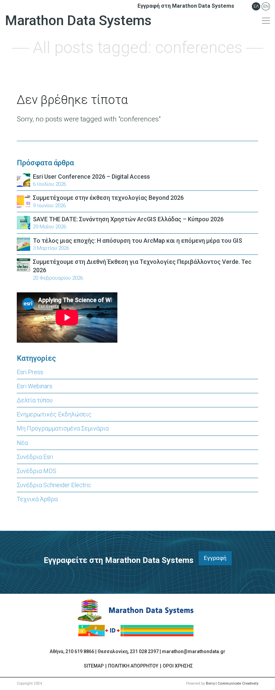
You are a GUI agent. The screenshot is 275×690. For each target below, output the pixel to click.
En (266, 6)
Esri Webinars (34, 386)
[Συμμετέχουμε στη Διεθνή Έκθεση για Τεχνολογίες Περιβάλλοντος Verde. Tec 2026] (23, 264)
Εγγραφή (215, 558)
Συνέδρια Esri (35, 456)
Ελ (256, 6)
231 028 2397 (144, 651)
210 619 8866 (79, 651)
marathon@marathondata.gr (193, 651)
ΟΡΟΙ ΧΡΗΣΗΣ (178, 666)
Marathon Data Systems (78, 20)
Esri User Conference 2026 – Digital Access (91, 176)
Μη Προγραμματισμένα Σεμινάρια (63, 428)
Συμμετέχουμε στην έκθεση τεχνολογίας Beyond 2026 (108, 197)
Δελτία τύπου (35, 400)
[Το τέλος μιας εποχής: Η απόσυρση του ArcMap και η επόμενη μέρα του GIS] (23, 243)
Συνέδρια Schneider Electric (54, 484)
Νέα (22, 442)
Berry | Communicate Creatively (232, 683)
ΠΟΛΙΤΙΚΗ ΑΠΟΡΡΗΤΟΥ (133, 666)
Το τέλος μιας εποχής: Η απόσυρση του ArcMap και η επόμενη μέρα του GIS (137, 240)
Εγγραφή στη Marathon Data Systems (186, 6)
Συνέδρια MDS (36, 470)
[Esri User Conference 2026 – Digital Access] (23, 179)
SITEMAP (94, 666)
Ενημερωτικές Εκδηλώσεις (54, 414)
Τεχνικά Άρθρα (37, 499)
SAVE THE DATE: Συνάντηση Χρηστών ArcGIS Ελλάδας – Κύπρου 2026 (128, 219)
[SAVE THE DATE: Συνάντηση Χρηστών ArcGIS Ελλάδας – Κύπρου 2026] (23, 222)
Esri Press (30, 372)
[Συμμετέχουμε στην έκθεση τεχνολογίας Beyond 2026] (23, 200)
